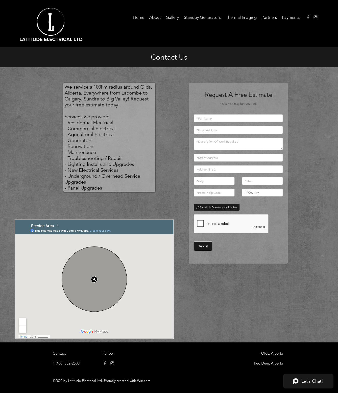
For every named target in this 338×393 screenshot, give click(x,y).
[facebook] (308, 17)
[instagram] (315, 17)
